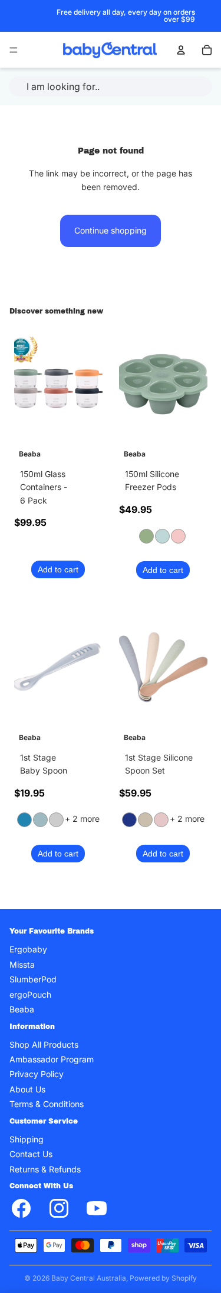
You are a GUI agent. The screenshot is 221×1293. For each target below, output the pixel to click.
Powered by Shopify (163, 1278)
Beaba (21, 1009)
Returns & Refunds (45, 1169)
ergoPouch (30, 994)
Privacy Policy (36, 1074)
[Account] (181, 50)
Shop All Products (43, 1044)
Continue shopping (110, 230)
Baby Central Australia (88, 1278)
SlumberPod (33, 979)
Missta (22, 964)
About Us (27, 1089)
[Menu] (13, 50)
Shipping (26, 1139)
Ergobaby (28, 949)
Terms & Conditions (46, 1104)
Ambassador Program (51, 1059)
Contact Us (30, 1154)
